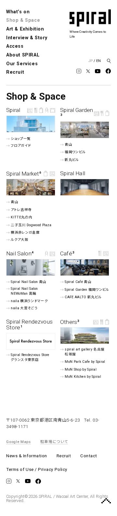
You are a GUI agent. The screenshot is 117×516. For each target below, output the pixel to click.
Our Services (22, 64)
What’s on (18, 12)
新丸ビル (72, 160)
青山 (68, 144)
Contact (88, 456)
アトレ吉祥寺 (21, 209)
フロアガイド (21, 145)
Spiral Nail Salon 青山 (28, 282)
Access (14, 46)
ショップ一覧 (21, 139)
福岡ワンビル (75, 152)
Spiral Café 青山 (78, 282)
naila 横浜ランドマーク (29, 301)
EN (98, 60)
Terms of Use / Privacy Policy (36, 469)
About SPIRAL (22, 55)
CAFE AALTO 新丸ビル (83, 297)
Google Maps (18, 441)
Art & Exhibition (25, 29)
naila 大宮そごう (24, 308)
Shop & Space (23, 20)
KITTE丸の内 (21, 217)
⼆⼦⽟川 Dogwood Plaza (31, 225)
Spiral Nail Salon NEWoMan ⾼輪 (24, 291)
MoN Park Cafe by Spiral (85, 362)
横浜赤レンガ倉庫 (25, 232)
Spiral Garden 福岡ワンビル (87, 290)
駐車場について (54, 441)
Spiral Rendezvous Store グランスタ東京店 (30, 357)
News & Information (26, 456)
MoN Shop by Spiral (81, 369)
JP (90, 60)
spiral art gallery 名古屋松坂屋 (84, 351)
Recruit (15, 72)
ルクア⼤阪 (19, 240)
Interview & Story (26, 38)
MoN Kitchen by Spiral (83, 376)
